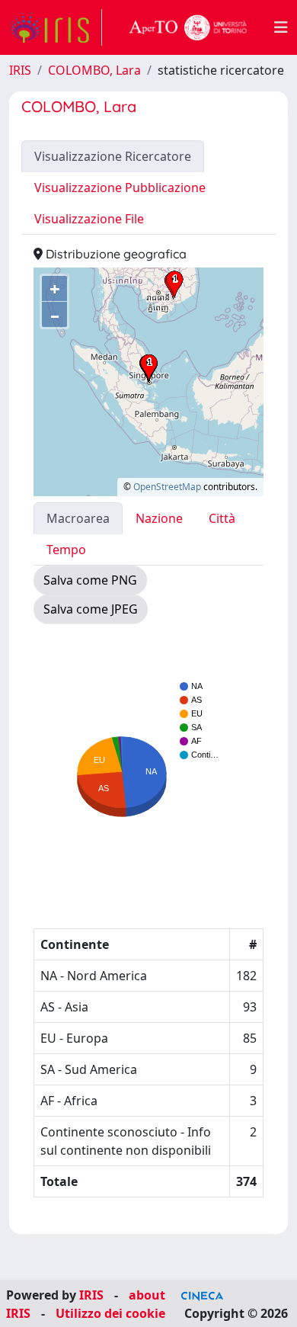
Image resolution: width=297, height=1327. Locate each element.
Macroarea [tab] (78, 518)
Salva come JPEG (90, 609)
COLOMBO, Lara (94, 70)
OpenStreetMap (167, 486)
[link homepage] (55, 27)
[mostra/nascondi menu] (281, 27)
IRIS (20, 70)
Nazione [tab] (159, 518)
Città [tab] (222, 518)
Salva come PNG (90, 580)
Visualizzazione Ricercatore (112, 156)
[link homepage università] (188, 27)
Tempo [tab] (66, 549)
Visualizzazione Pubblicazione (120, 187)
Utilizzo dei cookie (110, 1313)
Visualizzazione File (89, 218)
